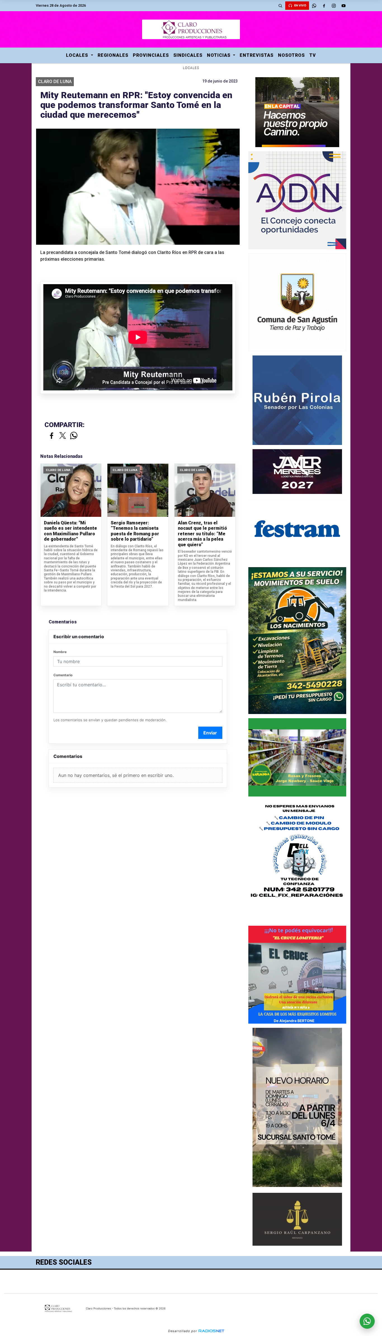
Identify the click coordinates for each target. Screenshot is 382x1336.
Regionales (113, 55)
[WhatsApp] (314, 5)
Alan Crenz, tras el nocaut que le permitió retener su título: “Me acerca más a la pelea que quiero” (202, 533)
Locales (77, 55)
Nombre (60, 652)
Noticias (219, 55)
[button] (280, 5)
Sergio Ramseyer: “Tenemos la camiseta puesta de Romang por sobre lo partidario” (135, 531)
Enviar (210, 733)
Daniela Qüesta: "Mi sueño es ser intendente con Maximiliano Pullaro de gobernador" (70, 531)
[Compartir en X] (62, 435)
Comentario (62, 675)
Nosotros (291, 55)
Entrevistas (256, 55)
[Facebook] (324, 5)
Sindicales (187, 55)
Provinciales (151, 55)
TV (312, 55)
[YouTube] (343, 5)
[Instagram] (333, 5)
